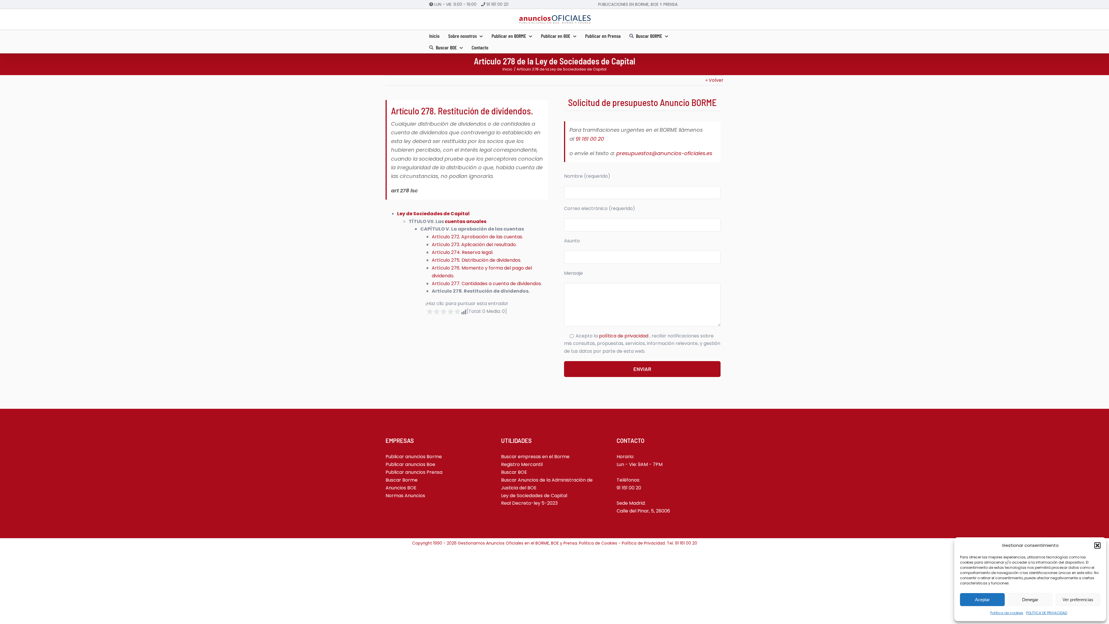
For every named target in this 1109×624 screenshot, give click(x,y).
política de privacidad (624, 336)
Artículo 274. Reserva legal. (462, 252)
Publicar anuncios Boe (410, 464)
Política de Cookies (598, 543)
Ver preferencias (1078, 599)
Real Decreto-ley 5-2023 (529, 503)
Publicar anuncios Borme (414, 456)
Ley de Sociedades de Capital (433, 213)
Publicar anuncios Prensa (414, 472)
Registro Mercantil (522, 464)
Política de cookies (1006, 612)
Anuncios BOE (401, 487)
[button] (1097, 545)
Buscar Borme (402, 480)
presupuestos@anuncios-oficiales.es (664, 153)
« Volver (714, 80)
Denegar (1030, 599)
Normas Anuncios (405, 495)
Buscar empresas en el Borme (535, 456)
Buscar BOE (514, 472)
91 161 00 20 (497, 4)
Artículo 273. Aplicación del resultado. (474, 244)
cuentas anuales (465, 221)
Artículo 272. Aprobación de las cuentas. (477, 236)
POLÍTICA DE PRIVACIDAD (1046, 612)
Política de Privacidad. (644, 543)
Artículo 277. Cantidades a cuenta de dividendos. (487, 283)
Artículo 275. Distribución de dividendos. (476, 260)
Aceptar (982, 599)
